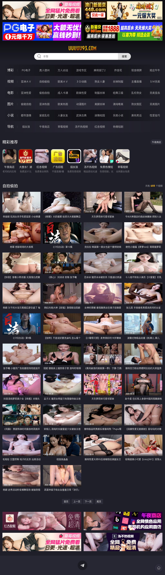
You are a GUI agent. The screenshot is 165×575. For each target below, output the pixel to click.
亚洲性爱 (26, 93)
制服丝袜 (100, 93)
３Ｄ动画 (81, 81)
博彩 (10, 70)
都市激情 (26, 115)
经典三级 (118, 93)
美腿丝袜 (100, 104)
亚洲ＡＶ (26, 81)
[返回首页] (159, 568)
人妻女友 (63, 115)
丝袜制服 (118, 81)
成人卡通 (63, 93)
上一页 (76, 501)
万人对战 (63, 70)
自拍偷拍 (44, 81)
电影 (10, 93)
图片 (10, 104)
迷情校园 (100, 115)
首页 (66, 501)
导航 (10, 126)
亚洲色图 (44, 104)
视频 (10, 81)
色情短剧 (118, 126)
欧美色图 (63, 104)
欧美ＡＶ (63, 81)
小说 (10, 115)
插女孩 (26, 126)
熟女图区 (136, 104)
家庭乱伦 (44, 115)
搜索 (124, 56)
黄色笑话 (136, 115)
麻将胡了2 (100, 70)
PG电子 (26, 70)
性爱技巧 (155, 115)
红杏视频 (100, 126)
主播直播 (136, 81)
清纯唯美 (118, 104)
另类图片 (155, 104)
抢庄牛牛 (155, 70)
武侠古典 (81, 115)
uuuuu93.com (82, 48)
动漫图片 (81, 104)
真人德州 (44, 70)
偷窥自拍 (26, 104)
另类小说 (118, 115)
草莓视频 (63, 126)
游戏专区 (81, 70)
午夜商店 (44, 126)
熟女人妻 (100, 81)
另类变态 (155, 93)
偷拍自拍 (44, 93)
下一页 (88, 501)
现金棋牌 (136, 70)
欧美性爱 (81, 93)
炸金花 (118, 70)
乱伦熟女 (136, 93)
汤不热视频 (81, 126)
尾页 (99, 501)
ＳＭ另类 (155, 81)
